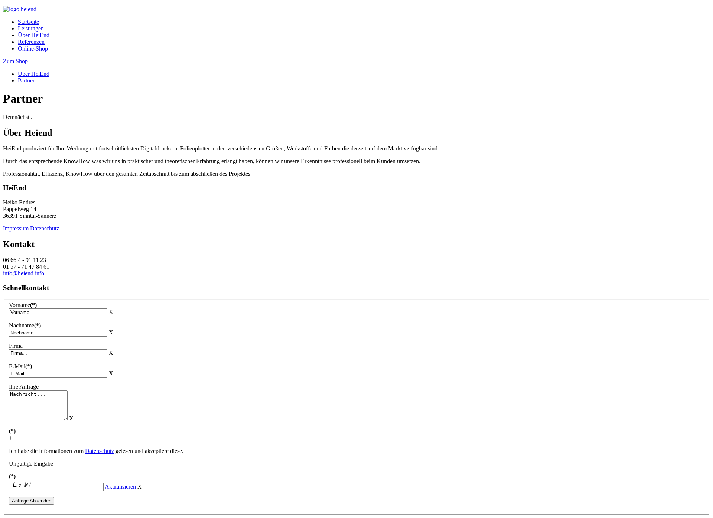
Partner (26, 80)
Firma (16, 346)
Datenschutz (44, 228)
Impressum (16, 228)
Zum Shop (15, 61)
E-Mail (20, 366)
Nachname (25, 325)
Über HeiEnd (33, 35)
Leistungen (31, 28)
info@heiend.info (23, 273)
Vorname (23, 305)
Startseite (28, 22)
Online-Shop (33, 48)
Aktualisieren (120, 486)
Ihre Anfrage (24, 386)
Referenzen (31, 42)
